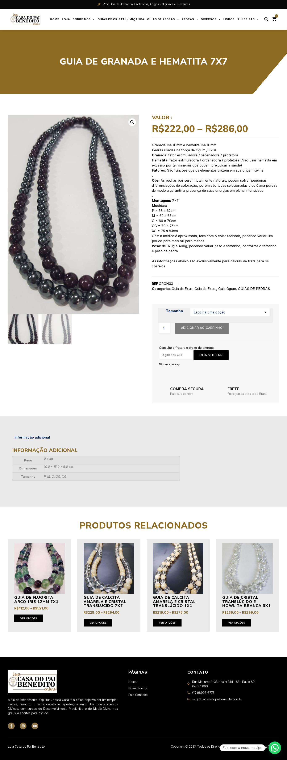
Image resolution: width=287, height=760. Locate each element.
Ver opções (28, 618)
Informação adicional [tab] (32, 437)
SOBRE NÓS (82, 19)
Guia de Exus (182, 289)
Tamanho (174, 311)
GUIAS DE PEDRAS (161, 19)
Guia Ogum (227, 289)
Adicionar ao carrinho (202, 327)
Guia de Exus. (205, 289)
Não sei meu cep (169, 364)
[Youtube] (35, 726)
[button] (266, 19)
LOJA (66, 19)
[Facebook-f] (11, 726)
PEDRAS (188, 19)
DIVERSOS (209, 19)
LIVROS (229, 19)
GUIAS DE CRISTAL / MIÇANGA (120, 19)
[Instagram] (23, 726)
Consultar (211, 355)
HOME (54, 19)
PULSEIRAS (246, 19)
